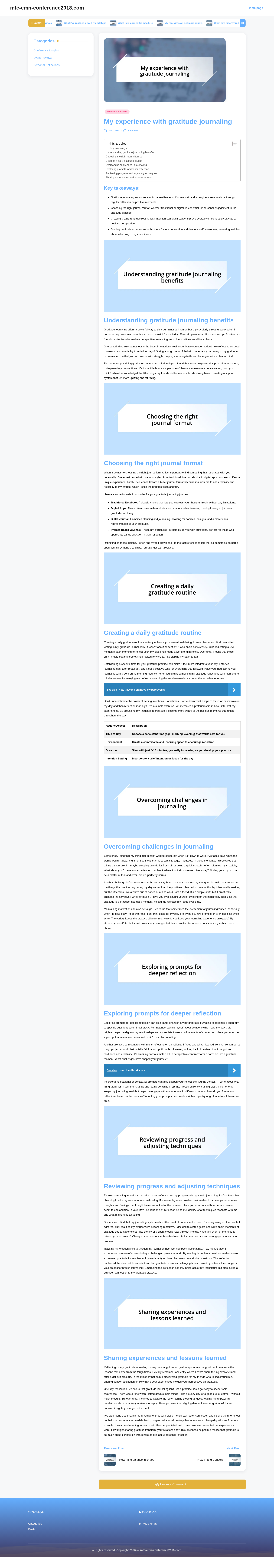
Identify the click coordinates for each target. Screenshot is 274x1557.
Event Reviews (42, 57)
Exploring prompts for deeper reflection (127, 169)
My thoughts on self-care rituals (138, 23)
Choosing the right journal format (124, 156)
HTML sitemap (148, 1523)
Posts (31, 1529)
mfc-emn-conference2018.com (47, 8)
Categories (35, 1523)
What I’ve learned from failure (89, 23)
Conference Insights (46, 50)
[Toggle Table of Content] (233, 143)
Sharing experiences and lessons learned (129, 177)
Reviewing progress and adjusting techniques (131, 173)
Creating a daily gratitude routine (124, 160)
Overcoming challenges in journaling (126, 164)
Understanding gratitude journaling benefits (130, 152)
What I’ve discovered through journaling (192, 23)
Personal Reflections (117, 112)
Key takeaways (118, 148)
